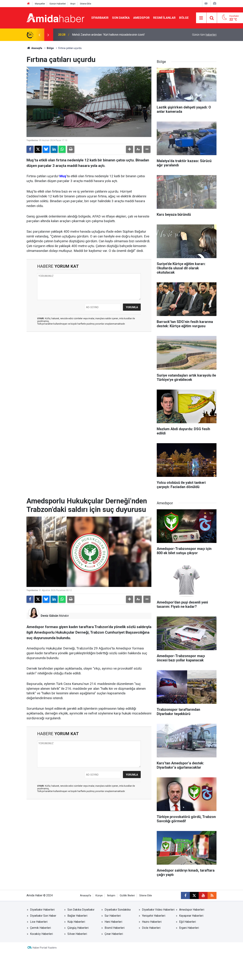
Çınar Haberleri (114, 934)
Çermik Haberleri (40, 927)
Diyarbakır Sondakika (118, 909)
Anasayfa (36, 48)
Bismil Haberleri (115, 927)
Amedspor (141, 17)
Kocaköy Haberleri (41, 934)
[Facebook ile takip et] (185, 895)
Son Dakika (121, 17)
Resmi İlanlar (164, 17)
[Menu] (201, 18)
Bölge (184, 17)
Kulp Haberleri (76, 921)
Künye (99, 895)
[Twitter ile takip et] (194, 895)
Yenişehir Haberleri (153, 915)
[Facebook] (30, 149)
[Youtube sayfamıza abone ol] (203, 895)
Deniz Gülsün (49, 615)
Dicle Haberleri (151, 927)
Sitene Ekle (85, 3)
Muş (62, 176)
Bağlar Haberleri (77, 915)
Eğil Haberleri (187, 921)
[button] (129, 149)
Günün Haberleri (57, 3)
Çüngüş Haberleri (78, 927)
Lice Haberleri (38, 921)
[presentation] (39, 35)
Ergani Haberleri (189, 927)
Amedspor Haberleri (191, 909)
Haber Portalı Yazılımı (45, 947)
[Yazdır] (70, 149)
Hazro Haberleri (152, 921)
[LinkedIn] (54, 149)
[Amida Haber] (55, 17)
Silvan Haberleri (77, 934)
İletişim (111, 895)
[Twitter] (38, 149)
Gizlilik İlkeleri (127, 895)
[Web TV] (206, 3)
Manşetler (40, 3)
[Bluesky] (46, 149)
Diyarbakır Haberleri (42, 909)
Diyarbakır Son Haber (43, 915)
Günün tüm (204, 34)
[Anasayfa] (28, 3)
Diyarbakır (100, 17)
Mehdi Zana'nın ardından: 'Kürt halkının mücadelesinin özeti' (108, 34)
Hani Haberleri (113, 921)
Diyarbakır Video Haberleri (158, 909)
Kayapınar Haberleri (191, 915)
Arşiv (72, 3)
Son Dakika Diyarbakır (80, 909)
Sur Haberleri (113, 915)
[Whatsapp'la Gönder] (62, 149)
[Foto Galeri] (214, 3)
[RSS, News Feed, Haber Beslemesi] (212, 895)
